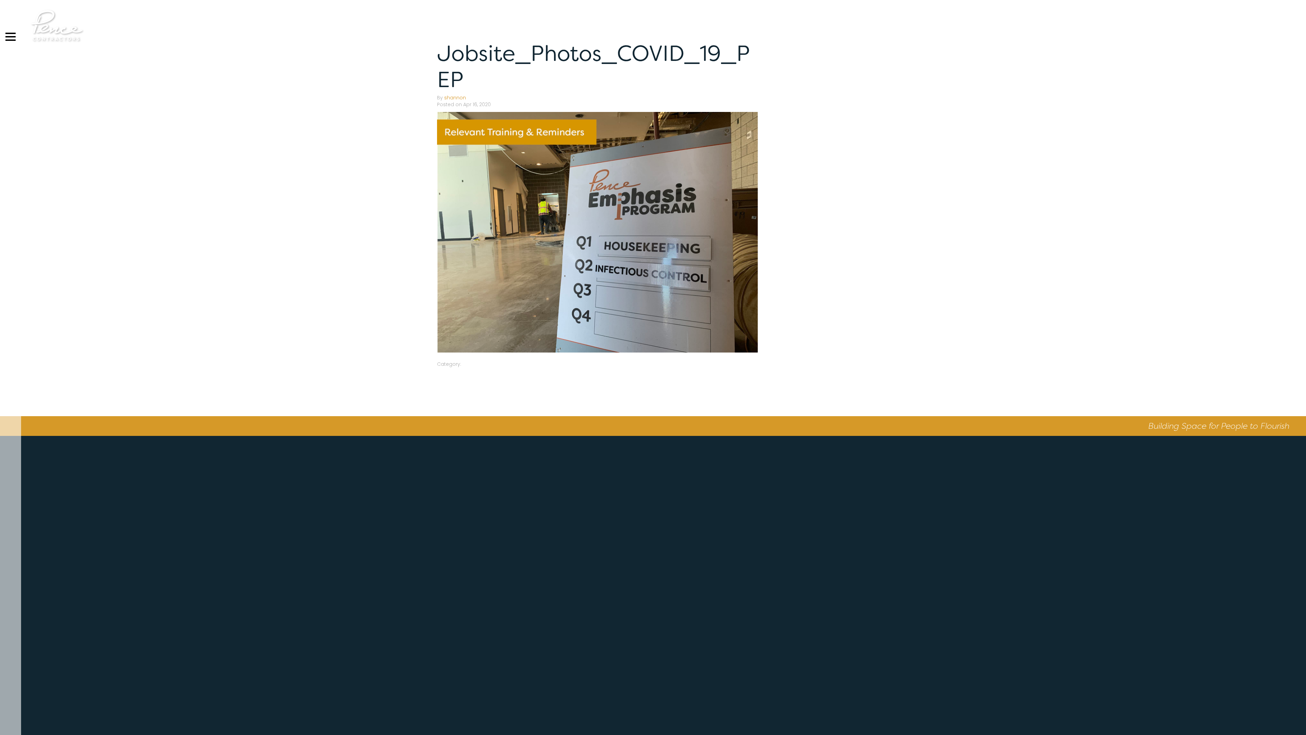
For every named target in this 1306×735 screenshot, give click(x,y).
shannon (455, 97)
